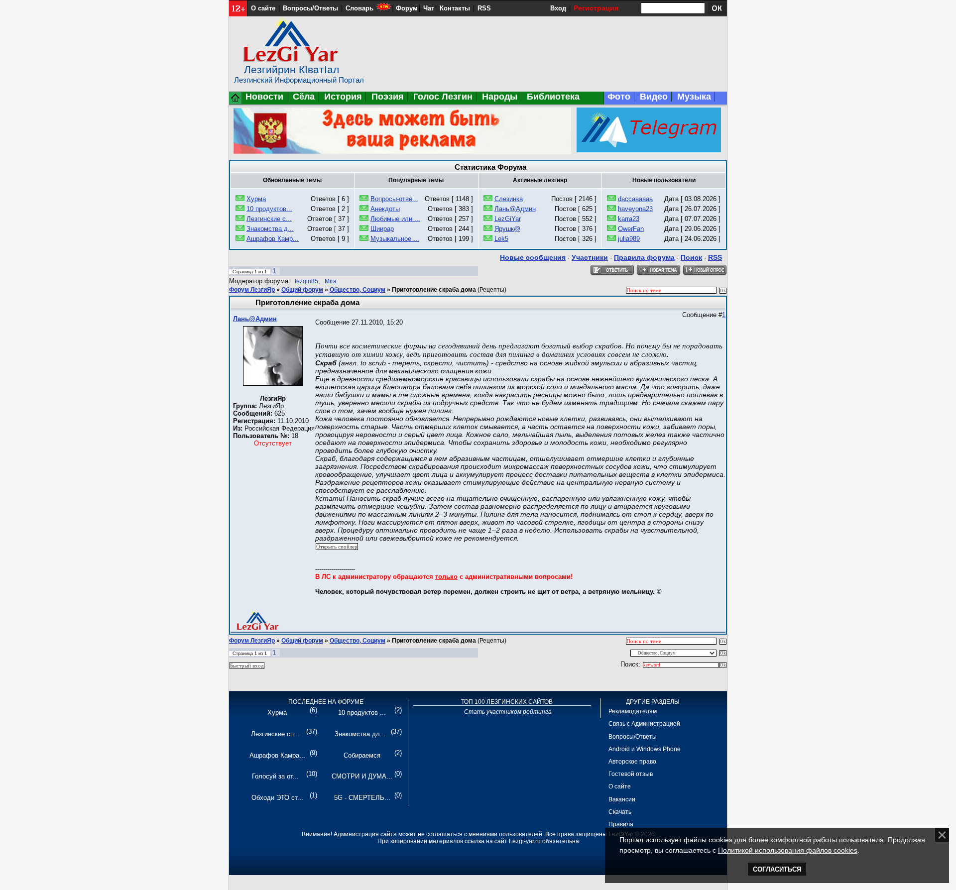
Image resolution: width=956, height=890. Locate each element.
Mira (331, 281)
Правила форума (644, 257)
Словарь (359, 8)
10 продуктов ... (362, 712)
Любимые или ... (395, 218)
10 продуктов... (269, 209)
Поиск (691, 257)
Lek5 (501, 238)
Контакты (455, 8)
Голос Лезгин (443, 97)
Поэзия (387, 97)
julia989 (629, 238)
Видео (654, 97)
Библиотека (553, 97)
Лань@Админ (515, 209)
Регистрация (596, 8)
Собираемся (362, 755)
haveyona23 (635, 209)
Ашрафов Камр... (272, 238)
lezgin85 (306, 281)
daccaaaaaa (635, 199)
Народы (499, 97)
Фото (618, 97)
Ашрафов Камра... (277, 755)
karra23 (628, 218)
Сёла (304, 97)
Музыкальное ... (394, 238)
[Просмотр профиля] (273, 383)
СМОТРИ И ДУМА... (362, 776)
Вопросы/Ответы (310, 8)
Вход (558, 8)
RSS (484, 8)
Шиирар (382, 228)
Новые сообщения (533, 257)
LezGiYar (507, 218)
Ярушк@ (507, 228)
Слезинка (508, 199)
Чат (428, 8)
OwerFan (631, 228)
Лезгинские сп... (275, 734)
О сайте (263, 8)
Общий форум (302, 289)
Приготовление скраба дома (434, 289)
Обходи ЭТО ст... (277, 797)
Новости (264, 97)
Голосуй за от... (275, 776)
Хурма (256, 199)
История (343, 97)
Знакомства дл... (360, 734)
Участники (590, 257)
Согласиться (777, 869)
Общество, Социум (357, 289)
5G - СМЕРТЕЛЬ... (362, 797)
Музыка (694, 97)
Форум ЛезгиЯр (252, 289)
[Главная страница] (235, 102)
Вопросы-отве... (394, 199)
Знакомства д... (270, 228)
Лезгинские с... (269, 218)
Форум (407, 8)
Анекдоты (385, 209)
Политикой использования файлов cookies (787, 850)
